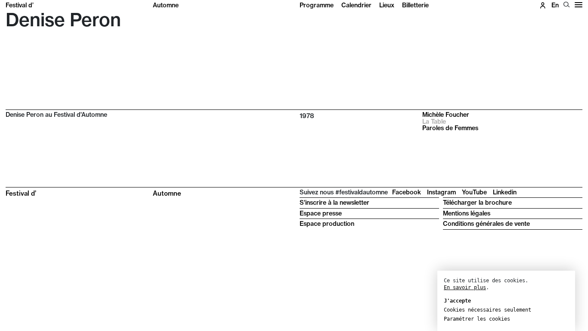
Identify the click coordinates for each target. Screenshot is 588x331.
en (555, 5)
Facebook (406, 192)
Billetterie (415, 5)
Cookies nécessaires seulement (487, 310)
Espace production (327, 224)
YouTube (474, 192)
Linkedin (505, 192)
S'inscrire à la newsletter (334, 202)
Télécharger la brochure (477, 202)
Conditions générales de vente (486, 224)
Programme (317, 5)
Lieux (386, 5)
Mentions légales (466, 213)
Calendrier (356, 5)
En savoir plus (465, 287)
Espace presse (321, 213)
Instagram (441, 192)
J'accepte (457, 301)
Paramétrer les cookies (477, 319)
